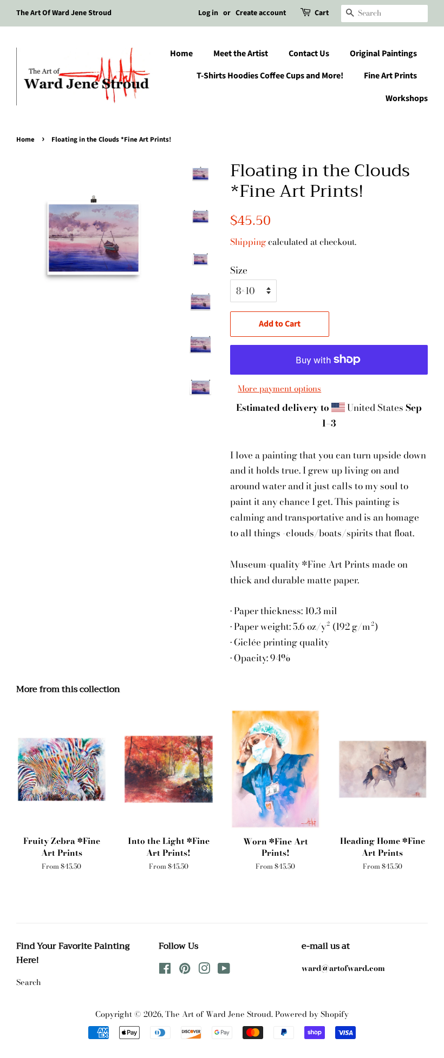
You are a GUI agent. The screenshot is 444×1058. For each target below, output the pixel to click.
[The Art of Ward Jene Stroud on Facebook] (165, 970)
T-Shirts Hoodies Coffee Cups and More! (270, 76)
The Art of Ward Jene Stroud (218, 1014)
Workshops (407, 98)
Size (238, 270)
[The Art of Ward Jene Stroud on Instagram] (204, 970)
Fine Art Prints (390, 76)
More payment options (279, 388)
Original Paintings (383, 53)
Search (28, 982)
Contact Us (309, 53)
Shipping (248, 241)
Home (181, 53)
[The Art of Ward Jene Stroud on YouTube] (224, 970)
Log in (208, 13)
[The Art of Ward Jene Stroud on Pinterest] (185, 970)
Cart (322, 13)
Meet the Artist (240, 53)
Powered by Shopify (312, 1014)
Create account (261, 13)
